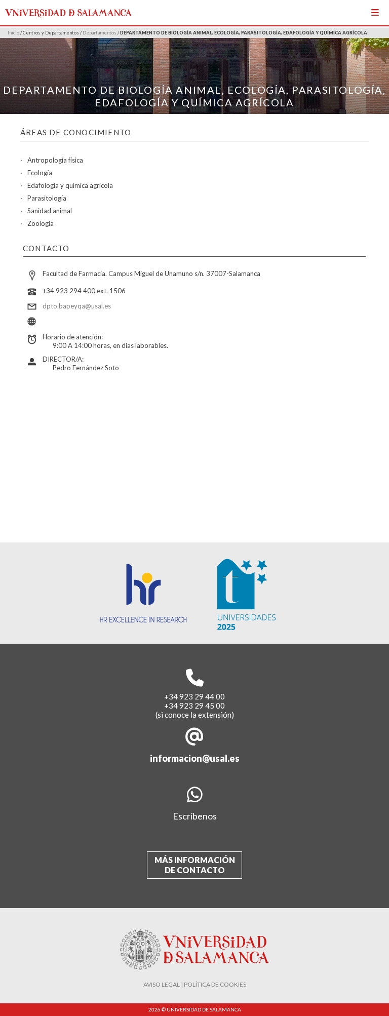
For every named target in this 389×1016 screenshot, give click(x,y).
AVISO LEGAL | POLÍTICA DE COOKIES (194, 984)
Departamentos (99, 32)
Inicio (13, 32)
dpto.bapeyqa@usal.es (77, 306)
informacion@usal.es (195, 758)
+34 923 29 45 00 (194, 705)
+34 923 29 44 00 (194, 696)
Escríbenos (195, 816)
